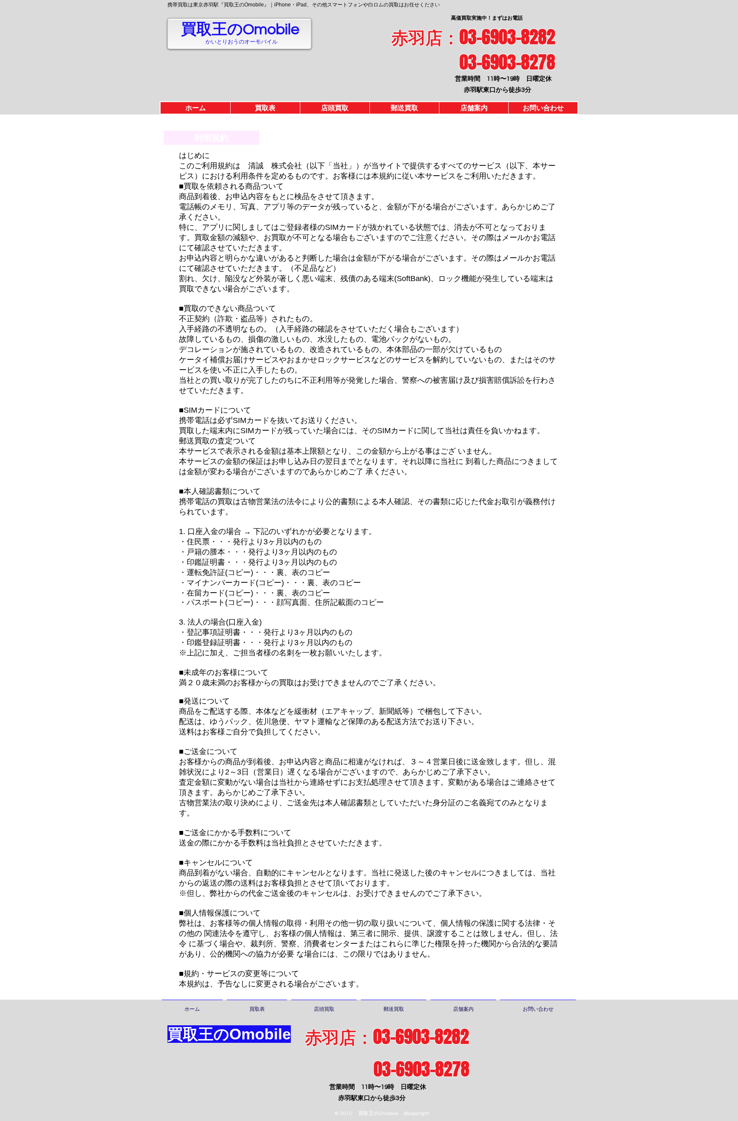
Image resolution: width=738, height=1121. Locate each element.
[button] (211, 138)
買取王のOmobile (240, 29)
